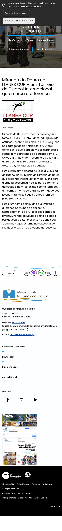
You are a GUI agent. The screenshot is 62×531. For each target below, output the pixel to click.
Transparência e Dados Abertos (17, 498)
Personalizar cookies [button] (16, 13)
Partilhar (55, 273)
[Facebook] (7, 399)
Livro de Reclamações (11, 475)
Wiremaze (55, 506)
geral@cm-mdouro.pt (22, 334)
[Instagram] (21, 399)
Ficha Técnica (23, 484)
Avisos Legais (40, 498)
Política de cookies (31, 6)
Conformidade (25, 493)
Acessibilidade (28, 475)
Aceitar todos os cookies (19, 20)
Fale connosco (10, 367)
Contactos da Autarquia (43, 484)
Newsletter (8, 356)
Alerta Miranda (10, 377)
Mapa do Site (8, 484)
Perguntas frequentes (14, 346)
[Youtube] (35, 399)
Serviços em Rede (10, 489)
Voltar (11, 273)
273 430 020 (18, 322)
